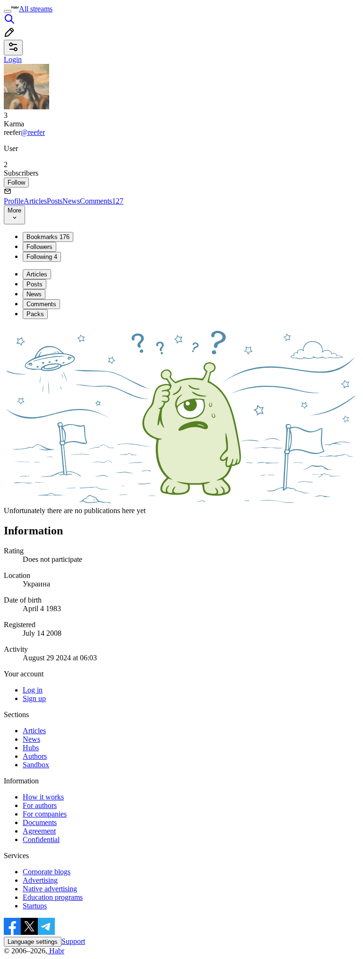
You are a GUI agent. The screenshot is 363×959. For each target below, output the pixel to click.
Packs (35, 314)
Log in (33, 690)
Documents (40, 822)
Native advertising (50, 889)
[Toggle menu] (7, 11)
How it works (43, 797)
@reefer (33, 132)
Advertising (40, 880)
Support (73, 941)
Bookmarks (47, 236)
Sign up (34, 698)
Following (41, 256)
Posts (54, 201)
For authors (40, 805)
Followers (39, 246)
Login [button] (13, 59)
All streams (35, 9)
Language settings (33, 941)
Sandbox (36, 765)
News (71, 201)
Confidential (41, 839)
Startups (35, 906)
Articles (35, 201)
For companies (45, 814)
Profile (14, 201)
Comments (101, 201)
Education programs (53, 897)
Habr (55, 951)
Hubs (31, 748)
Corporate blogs (46, 872)
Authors (35, 756)
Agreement (39, 831)
